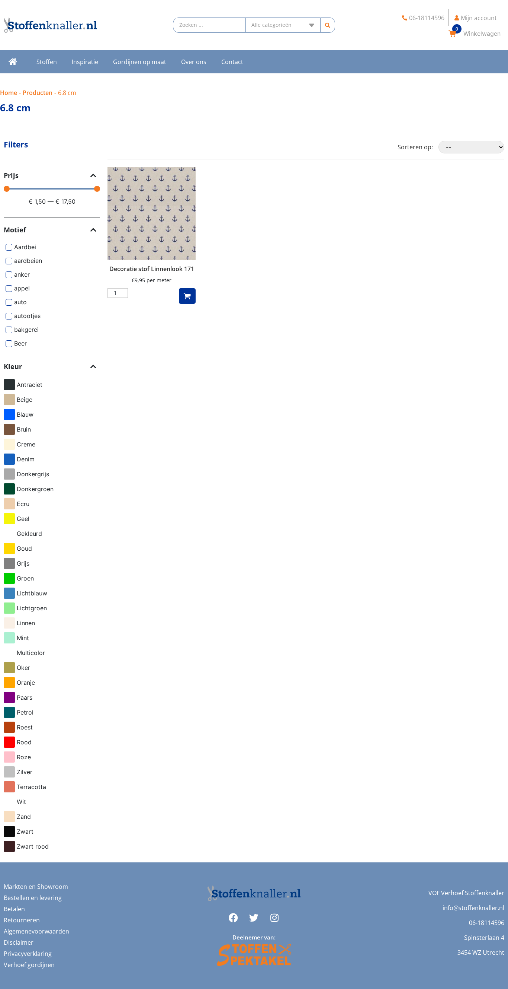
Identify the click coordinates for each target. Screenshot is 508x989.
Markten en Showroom (36, 887)
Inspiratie (85, 62)
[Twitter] (254, 918)
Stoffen (46, 62)
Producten (37, 93)
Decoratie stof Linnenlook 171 (151, 269)
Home (8, 93)
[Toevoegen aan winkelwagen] (187, 296)
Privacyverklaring (28, 954)
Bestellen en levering (33, 898)
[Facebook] (233, 918)
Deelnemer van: (254, 937)
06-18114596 (486, 923)
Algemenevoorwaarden (36, 931)
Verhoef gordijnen (29, 965)
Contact (232, 62)
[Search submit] (328, 25)
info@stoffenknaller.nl (473, 908)
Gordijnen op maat (139, 62)
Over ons (193, 62)
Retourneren (22, 920)
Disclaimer (18, 942)
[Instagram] (274, 918)
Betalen (14, 909)
